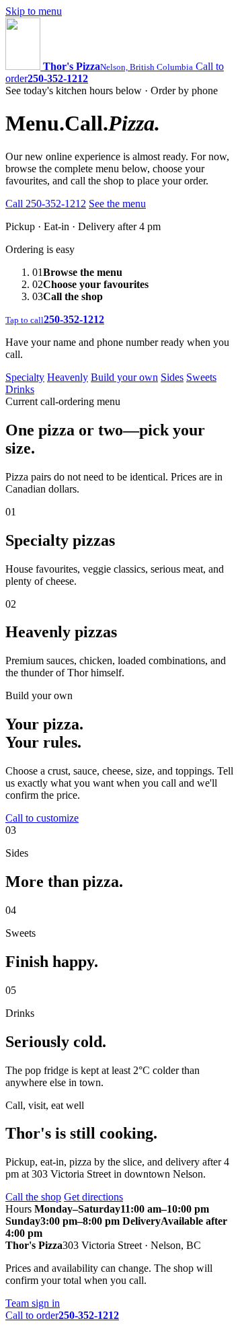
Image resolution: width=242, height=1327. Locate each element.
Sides (172, 377)
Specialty (24, 377)
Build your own (124, 377)
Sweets (201, 377)
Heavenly (67, 377)
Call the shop (33, 1197)
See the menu (117, 203)
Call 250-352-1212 (45, 203)
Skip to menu (33, 11)
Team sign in (32, 1303)
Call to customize (42, 818)
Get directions (93, 1197)
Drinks (19, 389)
